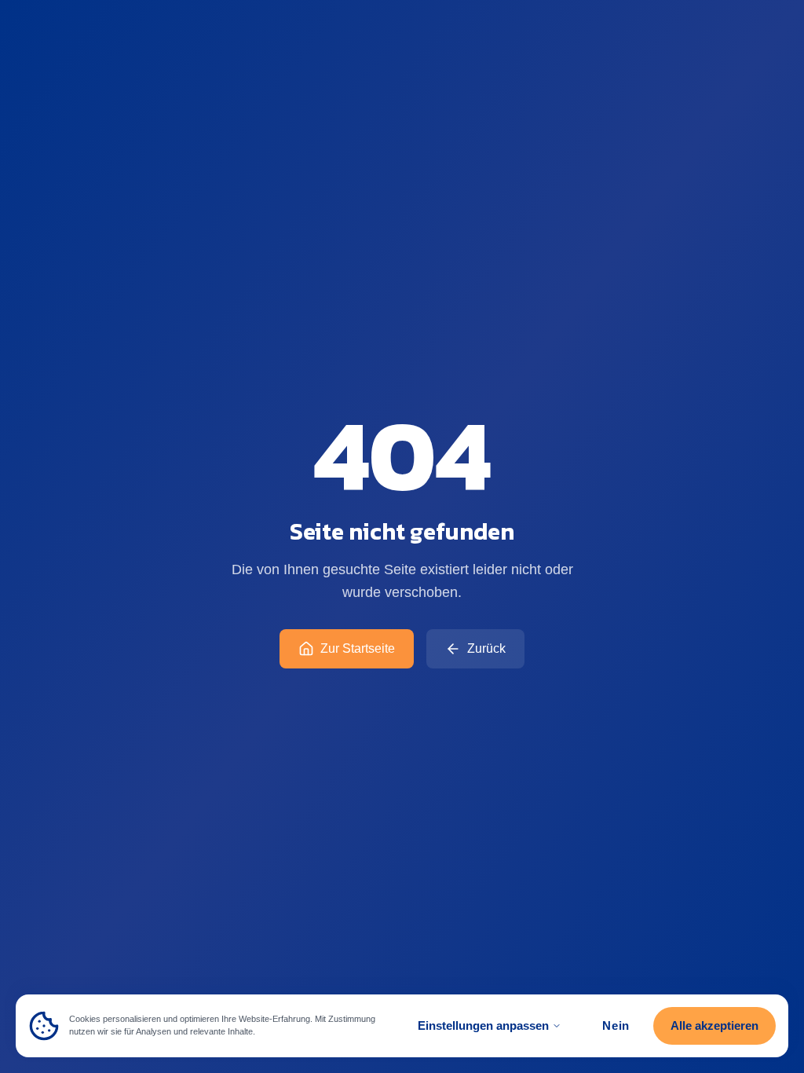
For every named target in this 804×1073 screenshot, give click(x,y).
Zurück (486, 648)
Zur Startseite (357, 648)
